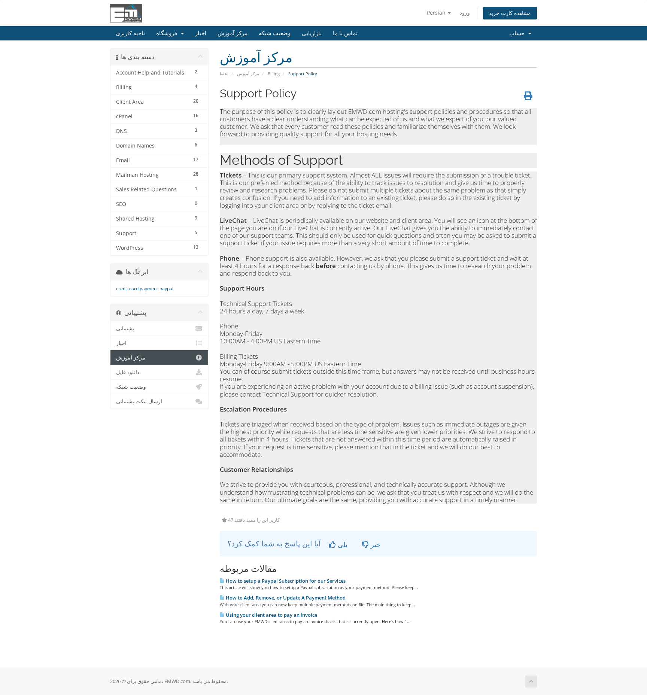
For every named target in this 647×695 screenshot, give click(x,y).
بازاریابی (312, 33)
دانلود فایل (127, 372)
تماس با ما (345, 33)
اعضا (224, 73)
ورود (465, 12)
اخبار (200, 33)
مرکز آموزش (232, 33)
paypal (166, 288)
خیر (374, 544)
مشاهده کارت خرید (510, 12)
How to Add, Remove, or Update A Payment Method (285, 597)
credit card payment (137, 288)
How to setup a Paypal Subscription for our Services (285, 580)
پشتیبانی (125, 328)
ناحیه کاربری (130, 33)
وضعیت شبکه (275, 33)
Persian (437, 12)
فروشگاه (168, 33)
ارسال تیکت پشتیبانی (139, 401)
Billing (274, 73)
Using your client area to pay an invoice (271, 614)
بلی (341, 544)
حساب (518, 33)
